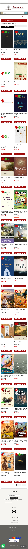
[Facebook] (13, 511)
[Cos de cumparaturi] (26, 16)
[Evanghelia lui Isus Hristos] (20, 71)
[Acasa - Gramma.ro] (14, 7)
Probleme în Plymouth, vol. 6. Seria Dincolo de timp (7, 441)
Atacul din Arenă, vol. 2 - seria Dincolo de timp (6, 473)
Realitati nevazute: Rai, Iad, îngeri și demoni (20, 178)
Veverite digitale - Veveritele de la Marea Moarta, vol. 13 (20, 212)
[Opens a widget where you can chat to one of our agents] (23, 546)
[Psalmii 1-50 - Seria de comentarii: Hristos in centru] (20, 331)
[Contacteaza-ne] (22, 16)
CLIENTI (13, 530)
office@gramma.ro (14, 522)
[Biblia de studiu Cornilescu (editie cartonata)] (20, 134)
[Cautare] (25, 13)
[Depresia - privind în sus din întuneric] (20, 103)
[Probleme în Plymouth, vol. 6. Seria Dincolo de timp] (7, 429)
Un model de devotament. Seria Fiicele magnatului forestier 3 (6, 310)
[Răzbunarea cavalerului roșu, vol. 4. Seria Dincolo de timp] (20, 430)
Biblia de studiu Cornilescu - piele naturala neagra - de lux (7, 50)
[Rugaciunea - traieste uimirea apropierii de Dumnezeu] (7, 266)
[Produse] (2, 17)
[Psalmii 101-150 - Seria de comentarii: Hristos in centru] (7, 166)
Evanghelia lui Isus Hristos (20, 81)
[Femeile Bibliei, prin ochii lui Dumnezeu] (7, 233)
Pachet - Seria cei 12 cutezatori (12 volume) (5, 145)
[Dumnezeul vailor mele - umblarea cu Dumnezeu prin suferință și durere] (7, 200)
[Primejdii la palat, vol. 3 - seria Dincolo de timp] (20, 298)
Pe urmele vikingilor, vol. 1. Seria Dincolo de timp (7, 376)
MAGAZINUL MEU (13, 527)
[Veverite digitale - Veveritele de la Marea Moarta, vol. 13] (20, 199)
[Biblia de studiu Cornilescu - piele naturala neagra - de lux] (7, 39)
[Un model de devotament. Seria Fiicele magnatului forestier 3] (7, 298)
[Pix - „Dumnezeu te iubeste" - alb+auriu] (7, 102)
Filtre (8, 26)
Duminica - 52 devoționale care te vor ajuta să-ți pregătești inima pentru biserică (20, 50)
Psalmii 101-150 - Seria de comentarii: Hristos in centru (7, 178)
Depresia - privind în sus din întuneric (20, 114)
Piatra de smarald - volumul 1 (20, 244)
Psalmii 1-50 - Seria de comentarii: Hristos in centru (20, 342)
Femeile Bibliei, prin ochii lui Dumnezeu (7, 245)
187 (23, 485)
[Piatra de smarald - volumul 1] (20, 233)
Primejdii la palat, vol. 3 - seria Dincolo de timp (19, 310)
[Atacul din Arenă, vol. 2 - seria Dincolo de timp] (7, 461)
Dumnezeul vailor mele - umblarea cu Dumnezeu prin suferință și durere (7, 212)
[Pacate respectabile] (7, 397)
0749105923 (15, 520)
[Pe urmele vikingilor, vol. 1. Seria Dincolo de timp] (7, 364)
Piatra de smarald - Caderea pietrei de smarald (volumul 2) (20, 409)
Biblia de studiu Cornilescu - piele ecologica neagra (20, 473)
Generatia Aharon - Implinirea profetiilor (19, 277)
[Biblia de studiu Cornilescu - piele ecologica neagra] (20, 461)
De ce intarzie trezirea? (19, 375)
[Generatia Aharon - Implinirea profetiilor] (20, 266)
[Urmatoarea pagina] (25, 485)
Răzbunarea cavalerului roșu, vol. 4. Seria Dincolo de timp (20, 441)
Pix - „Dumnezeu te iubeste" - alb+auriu (7, 114)
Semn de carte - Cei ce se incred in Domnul (6, 342)
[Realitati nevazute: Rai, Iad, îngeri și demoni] (20, 166)
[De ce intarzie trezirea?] (20, 364)
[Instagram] (15, 511)
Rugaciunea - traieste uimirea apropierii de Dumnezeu (7, 277)
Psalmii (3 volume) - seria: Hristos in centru (6, 82)
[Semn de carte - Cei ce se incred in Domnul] (7, 331)
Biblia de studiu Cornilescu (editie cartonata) (20, 145)
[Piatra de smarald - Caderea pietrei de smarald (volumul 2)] (20, 397)
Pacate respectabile (5, 408)
